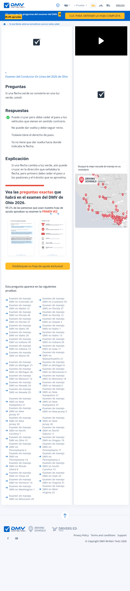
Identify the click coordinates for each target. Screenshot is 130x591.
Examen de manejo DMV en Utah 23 (53, 474)
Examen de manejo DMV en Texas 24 (20, 474)
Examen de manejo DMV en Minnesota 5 (54, 370)
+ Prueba (79, 5)
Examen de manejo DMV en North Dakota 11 (53, 430)
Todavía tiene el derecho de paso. (33, 135)
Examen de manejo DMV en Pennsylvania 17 (53, 447)
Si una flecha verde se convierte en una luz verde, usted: (34, 24)
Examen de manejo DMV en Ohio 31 (20, 438)
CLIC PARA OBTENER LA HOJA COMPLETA (94, 16)
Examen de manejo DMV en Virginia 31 (53, 481)
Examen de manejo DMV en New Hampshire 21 (53, 392)
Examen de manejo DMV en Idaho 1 (53, 327)
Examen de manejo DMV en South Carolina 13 (53, 466)
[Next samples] (58, 213)
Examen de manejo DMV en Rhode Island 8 (20, 466)
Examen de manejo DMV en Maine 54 (20, 354)
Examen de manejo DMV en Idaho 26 (20, 334)
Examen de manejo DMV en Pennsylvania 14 (20, 456)
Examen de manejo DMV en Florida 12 (53, 313)
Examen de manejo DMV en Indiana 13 (20, 347)
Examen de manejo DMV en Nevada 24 (20, 384)
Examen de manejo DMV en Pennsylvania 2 (53, 456)
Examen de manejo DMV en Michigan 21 (21, 363)
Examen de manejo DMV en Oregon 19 (53, 438)
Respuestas (16, 110)
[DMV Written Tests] (65, 516)
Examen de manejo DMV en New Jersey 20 (20, 421)
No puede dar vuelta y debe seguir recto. (37, 128)
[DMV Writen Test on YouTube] (17, 538)
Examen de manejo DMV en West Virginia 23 (53, 489)
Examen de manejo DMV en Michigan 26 (21, 370)
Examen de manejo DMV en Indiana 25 (53, 340)
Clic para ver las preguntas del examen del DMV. (33, 15)
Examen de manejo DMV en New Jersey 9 (54, 410)
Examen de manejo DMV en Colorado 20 (21, 300)
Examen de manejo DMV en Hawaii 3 (53, 320)
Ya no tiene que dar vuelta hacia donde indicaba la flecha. (36, 144)
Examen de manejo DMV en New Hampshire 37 (53, 401)
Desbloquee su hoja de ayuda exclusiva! (37, 266)
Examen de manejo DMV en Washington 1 (22, 488)
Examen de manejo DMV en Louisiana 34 (54, 300)
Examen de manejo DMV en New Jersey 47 (20, 411)
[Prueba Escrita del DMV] (14, 5)
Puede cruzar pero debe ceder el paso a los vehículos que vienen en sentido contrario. (39, 119)
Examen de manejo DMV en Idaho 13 (53, 334)
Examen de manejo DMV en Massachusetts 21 (53, 355)
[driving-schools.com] (40, 529)
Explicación (17, 158)
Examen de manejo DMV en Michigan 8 (53, 363)
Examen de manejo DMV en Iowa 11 (53, 347)
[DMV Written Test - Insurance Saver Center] (57, 5)
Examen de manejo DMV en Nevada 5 (53, 384)
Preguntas (15, 86)
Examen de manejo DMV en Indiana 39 (20, 340)
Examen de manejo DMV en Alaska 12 (20, 307)
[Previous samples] (51, 213)
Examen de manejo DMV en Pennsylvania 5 (20, 447)
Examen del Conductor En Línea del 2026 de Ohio (36, 76)
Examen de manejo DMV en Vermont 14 (20, 481)
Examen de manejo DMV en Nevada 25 (20, 390)
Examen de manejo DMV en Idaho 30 (20, 327)
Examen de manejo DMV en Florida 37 (53, 307)
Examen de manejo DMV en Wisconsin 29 (21, 497)
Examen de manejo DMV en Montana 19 (54, 377)
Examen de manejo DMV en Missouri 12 (20, 377)
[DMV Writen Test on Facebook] (8, 538)
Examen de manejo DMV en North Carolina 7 (20, 430)
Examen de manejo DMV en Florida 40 (20, 313)
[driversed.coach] (67, 529)
